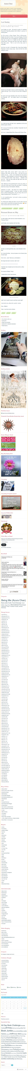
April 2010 (4, 760)
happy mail (11, 1041)
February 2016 (4, 647)
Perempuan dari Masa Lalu (7, 556)
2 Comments (16, 26)
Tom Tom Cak (4, 879)
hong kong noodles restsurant (7, 208)
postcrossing (21, 1049)
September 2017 (5, 617)
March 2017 (4, 626)
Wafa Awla (4, 558)
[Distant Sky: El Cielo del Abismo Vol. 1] (25, 575)
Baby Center (4, 891)
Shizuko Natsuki (5, 580)
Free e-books (4, 902)
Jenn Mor (3, 849)
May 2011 (4, 739)
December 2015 (5, 650)
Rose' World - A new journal (7, 819)
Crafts (10, 603)
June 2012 (4, 718)
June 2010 (4, 757)
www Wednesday (18, 1058)
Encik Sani (4, 841)
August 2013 (4, 695)
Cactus (3, 1034)
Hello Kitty (3, 1043)
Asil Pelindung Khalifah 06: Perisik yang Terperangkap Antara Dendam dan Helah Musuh (12, 585)
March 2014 (4, 684)
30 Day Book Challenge (10, 1025)
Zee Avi (3, 979)
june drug (17, 1043)
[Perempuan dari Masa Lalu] (25, 560)
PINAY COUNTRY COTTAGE (7, 808)
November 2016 (5, 632)
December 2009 (5, 765)
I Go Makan (4, 813)
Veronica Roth (4, 978)
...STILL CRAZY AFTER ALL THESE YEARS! (10, 818)
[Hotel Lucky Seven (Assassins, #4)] (25, 565)
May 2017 (4, 622)
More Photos (3, 989)
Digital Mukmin (5, 895)
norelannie (4, 815)
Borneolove (4, 835)
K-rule (3, 851)
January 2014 (4, 687)
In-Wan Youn (5, 573)
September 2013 (5, 694)
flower (2, 1038)
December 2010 (5, 747)
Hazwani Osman (5, 587)
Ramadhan (3, 1051)
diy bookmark (5, 1036)
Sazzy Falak (4, 973)
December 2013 (5, 689)
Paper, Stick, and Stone (6, 816)
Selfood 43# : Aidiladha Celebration (9, 323)
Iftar (8, 1043)
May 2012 (4, 720)
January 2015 (4, 668)
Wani (3, 882)
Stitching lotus (4, 874)
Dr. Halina (4, 963)
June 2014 (4, 679)
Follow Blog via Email (6, 536)
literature (14, 1045)
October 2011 (4, 731)
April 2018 (4, 614)
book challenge (18, 1028)
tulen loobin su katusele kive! (7, 806)
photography (18, 1047)
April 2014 (4, 682)
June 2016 (4, 640)
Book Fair (23, 1028)
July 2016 (4, 639)
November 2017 (5, 616)
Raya (19, 1051)
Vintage (19, 1057)
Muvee (3, 908)
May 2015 (4, 661)
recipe (22, 1051)
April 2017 (4, 624)
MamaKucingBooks (5, 907)
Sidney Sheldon (13, 1053)
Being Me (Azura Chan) (15, 25)
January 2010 (4, 763)
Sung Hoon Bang (5, 792)
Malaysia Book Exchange (7, 942)
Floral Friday (22, 1036)
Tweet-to (3, 1016)
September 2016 (5, 635)
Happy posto (17, 1041)
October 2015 (4, 653)
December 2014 (5, 669)
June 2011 (4, 738)
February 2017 (4, 627)
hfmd (6, 1043)
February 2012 (4, 725)
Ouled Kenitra (4, 862)
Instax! (3, 938)
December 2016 (5, 630)
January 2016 (4, 648)
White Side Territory (5, 883)
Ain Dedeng (4, 828)
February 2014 (4, 686)
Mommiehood (9, 26)
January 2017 (4, 629)
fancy (14, 1036)
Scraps (8, 606)
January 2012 (4, 726)
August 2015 (4, 656)
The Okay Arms (5, 877)
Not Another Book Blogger (7, 803)
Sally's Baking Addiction (6, 920)
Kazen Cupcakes (5, 940)
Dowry (9, 1036)
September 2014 (5, 674)
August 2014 (4, 676)
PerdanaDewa (4, 805)
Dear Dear (4, 838)
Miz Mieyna (4, 857)
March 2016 (4, 645)
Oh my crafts (4, 912)
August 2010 (4, 754)
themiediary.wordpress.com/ (7, 797)
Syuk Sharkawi (5, 875)
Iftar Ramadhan (12, 1043)
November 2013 (5, 691)
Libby (3, 854)
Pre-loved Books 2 (5, 945)
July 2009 (4, 773)
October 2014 (4, 673)
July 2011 (4, 736)
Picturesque (22, 605)
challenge (7, 1034)
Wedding (23, 1057)
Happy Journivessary (6, 322)
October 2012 (4, 712)
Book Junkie (4, 603)
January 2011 (4, 746)
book (13, 1028)
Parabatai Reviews (5, 802)
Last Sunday (5, 22)
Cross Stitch (17, 1034)
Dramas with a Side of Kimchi (7, 790)
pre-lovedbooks (5, 946)
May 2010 (4, 759)
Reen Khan (4, 864)
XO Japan (4, 923)
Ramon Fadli (4, 970)
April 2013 (4, 702)
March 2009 (4, 780)
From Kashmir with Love (6, 319)
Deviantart (4, 894)
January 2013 (4, 707)
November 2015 (5, 651)
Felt (17, 1036)
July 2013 (4, 697)
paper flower (11, 1047)
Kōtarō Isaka (5, 563)
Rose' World (4, 866)
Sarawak (8, 1053)
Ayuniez (3, 831)
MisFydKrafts (4, 798)
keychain (21, 1043)
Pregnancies (3, 606)
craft (11, 1033)
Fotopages (4, 900)
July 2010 (4, 755)
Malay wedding (19, 1045)
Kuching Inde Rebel (5, 853)
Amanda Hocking (5, 960)
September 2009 (5, 770)
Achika (3, 827)
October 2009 (4, 768)
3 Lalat (3, 810)
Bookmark (15, 1031)
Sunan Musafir (13, 1055)
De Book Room (5, 934)
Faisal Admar (4, 844)
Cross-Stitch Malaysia (6, 795)
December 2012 (5, 708)
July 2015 (4, 658)
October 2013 (4, 692)
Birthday (9, 1028)
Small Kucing (4, 870)
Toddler (5, 1057)
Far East (3, 846)
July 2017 (4, 621)
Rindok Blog (4, 918)
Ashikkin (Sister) (5, 830)
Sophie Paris (8, 1055)
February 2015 (4, 666)
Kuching (7, 1045)
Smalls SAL (19, 1053)
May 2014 (4, 681)
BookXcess (4, 930)
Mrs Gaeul (4, 861)
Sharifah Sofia (4, 974)
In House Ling (4, 848)
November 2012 (5, 710)
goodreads (15, 1040)
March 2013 (4, 703)
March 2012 (4, 723)
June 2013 (4, 699)
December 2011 (5, 728)
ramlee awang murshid (12, 1051)
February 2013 (4, 705)
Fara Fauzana (4, 965)
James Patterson (5, 905)
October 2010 (4, 751)
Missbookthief (4, 789)
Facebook (4, 897)
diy (2, 1036)
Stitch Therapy (4, 811)
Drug (12, 1036)
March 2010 (4, 762)
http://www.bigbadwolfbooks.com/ (8, 937)
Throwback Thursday (14, 606)
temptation (21, 208)
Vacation (9, 1057)
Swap (17, 1055)
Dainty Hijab (24, 1034)
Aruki (3, 800)
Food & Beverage (13, 215)
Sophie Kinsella (5, 976)
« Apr (2, 1013)
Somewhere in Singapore (7, 872)
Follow (3, 544)
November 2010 (5, 749)
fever (19, 1036)
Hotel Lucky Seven (5, 562)
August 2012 (4, 715)
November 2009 (5, 767)
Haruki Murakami (23, 1041)
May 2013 (4, 700)
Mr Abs (3, 859)
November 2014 (5, 671)
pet (15, 1047)
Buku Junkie (4, 932)
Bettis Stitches (4, 793)
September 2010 (5, 752)
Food (5, 1038)
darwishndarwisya (5, 961)
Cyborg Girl (4, 320)
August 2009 (4, 772)
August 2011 (4, 734)
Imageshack (4, 904)
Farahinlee (4, 966)
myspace (3, 910)
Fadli (3, 843)
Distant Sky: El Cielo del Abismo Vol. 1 (9, 572)
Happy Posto (7, 605)
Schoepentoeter (5, 867)
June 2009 (4, 775)
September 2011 (5, 733)
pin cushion (10, 1049)
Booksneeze (4, 892)
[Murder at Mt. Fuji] (25, 582)
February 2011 (4, 744)
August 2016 (4, 637)
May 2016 (4, 642)
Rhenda (3, 917)
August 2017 (4, 619)
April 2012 (4, 721)
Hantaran (7, 1041)
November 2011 (5, 729)
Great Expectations (20, 1040)
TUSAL (3, 880)
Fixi (2, 899)
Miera (3, 856)
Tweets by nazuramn (5, 1019)
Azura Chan (8, 3)
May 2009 (4, 776)
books (18, 1031)
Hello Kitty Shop (5, 935)
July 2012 (4, 716)
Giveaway (9, 1040)
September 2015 (5, 655)
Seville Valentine (5, 869)
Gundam (3, 1041)
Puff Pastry (4, 915)
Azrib (3, 833)
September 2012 (5, 713)
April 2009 (4, 778)
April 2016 (4, 643)
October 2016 (4, 634)
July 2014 (4, 677)
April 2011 (4, 741)
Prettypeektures (5, 913)
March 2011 (4, 742)
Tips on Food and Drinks (6, 921)
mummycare (16, 208)
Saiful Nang (4, 971)
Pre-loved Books (5, 943)
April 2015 (4, 663)
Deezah (3, 840)
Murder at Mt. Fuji (5, 579)
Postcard (15, 1049)
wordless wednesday (7, 1059)
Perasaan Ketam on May (9, 212)
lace (12, 1045)
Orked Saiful (4, 968)
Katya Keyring (4, 325)
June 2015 (4, 660)
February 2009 (4, 781)
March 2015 (4, 665)
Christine (3, 836)
